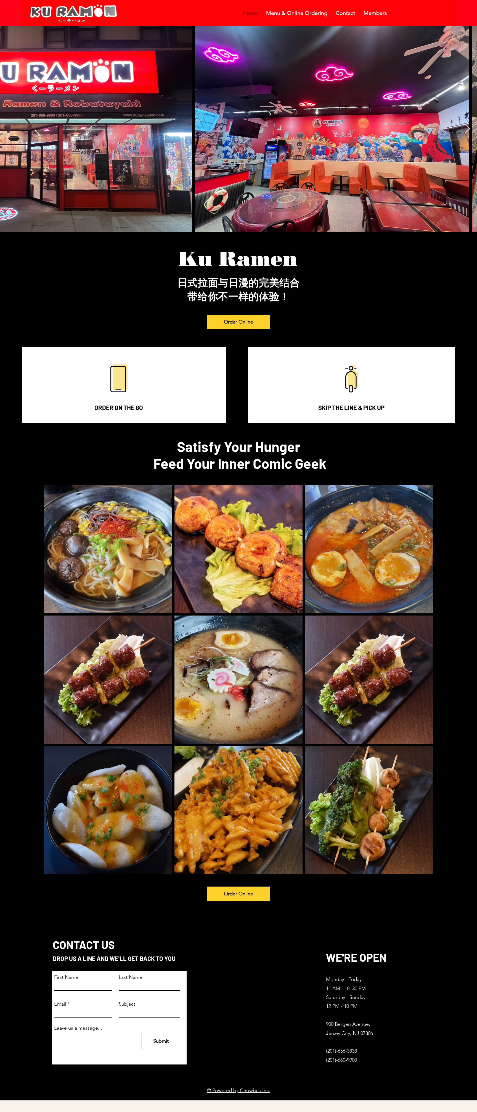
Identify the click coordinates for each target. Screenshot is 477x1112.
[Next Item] (467, 128)
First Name (66, 977)
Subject (127, 1003)
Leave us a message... (78, 1028)
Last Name (130, 977)
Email (60, 1003)
